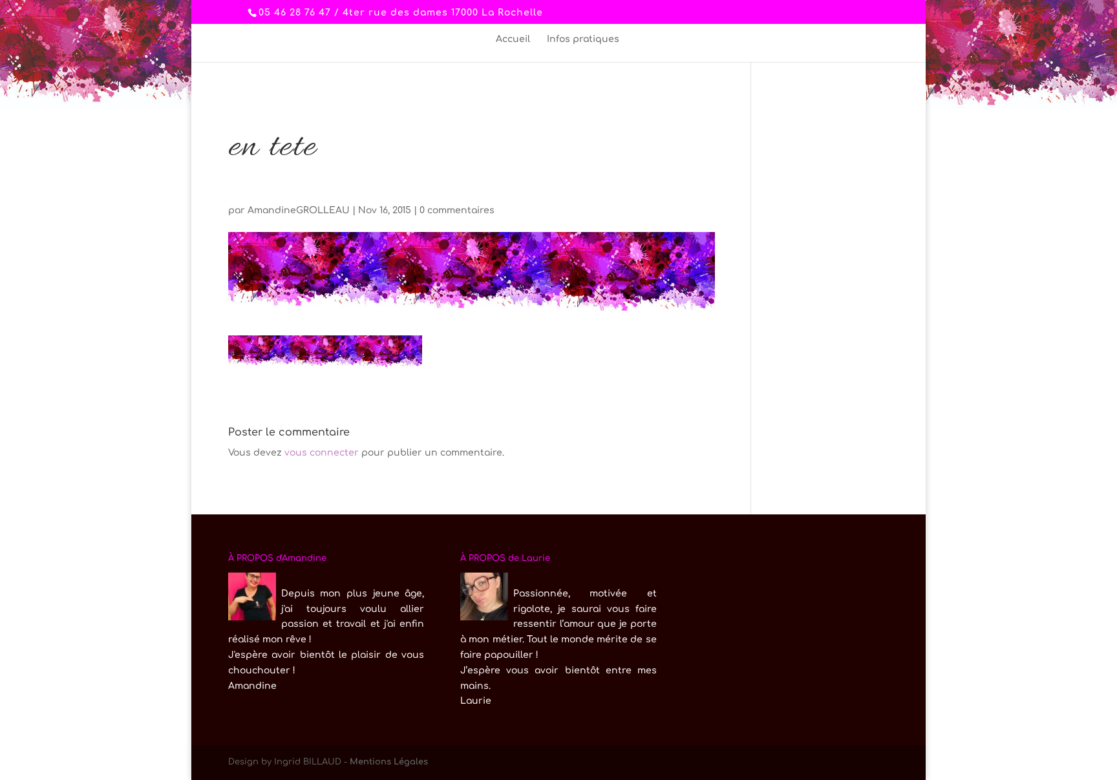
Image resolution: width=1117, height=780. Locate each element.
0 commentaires (457, 210)
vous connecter (321, 453)
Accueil (513, 39)
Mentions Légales (389, 761)
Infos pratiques (583, 39)
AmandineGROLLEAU (299, 210)
